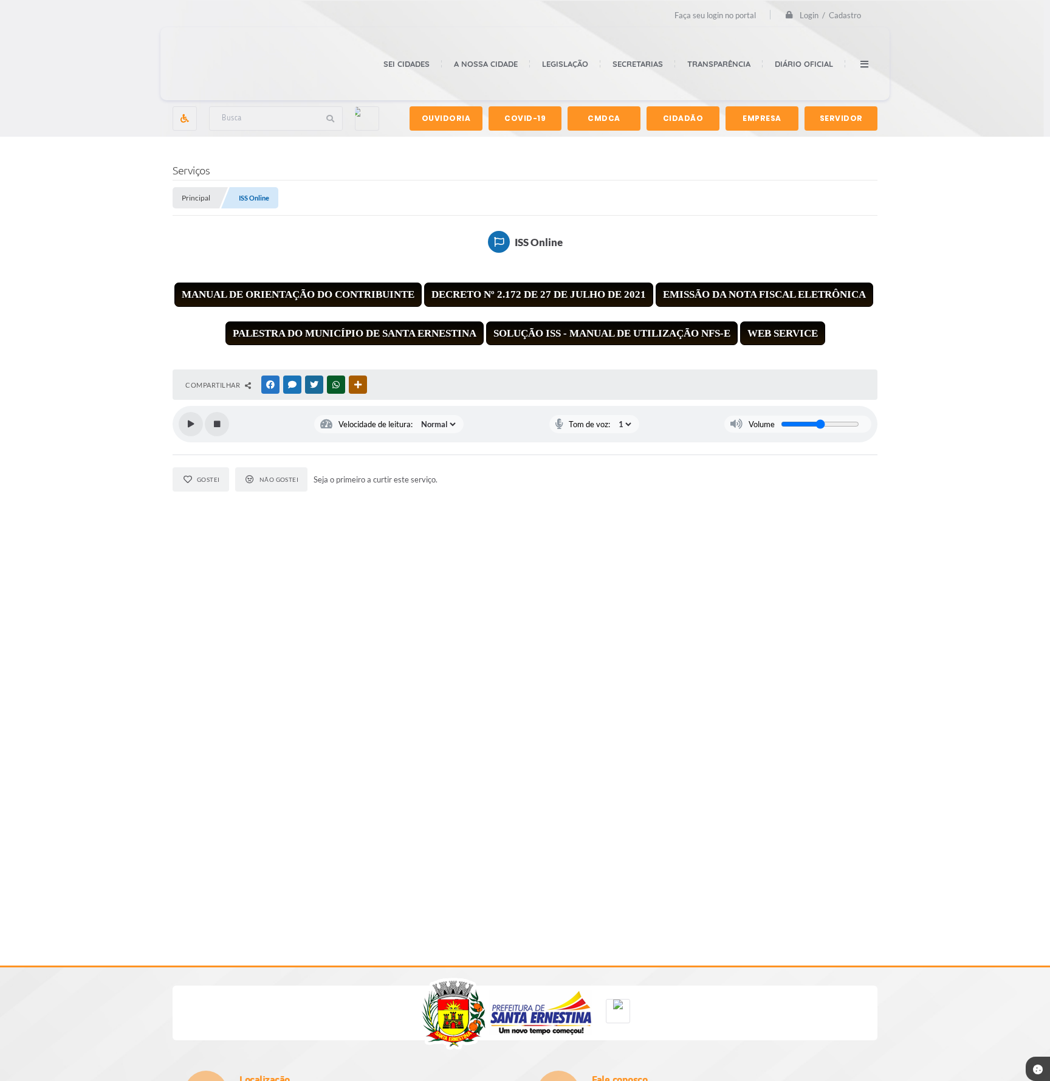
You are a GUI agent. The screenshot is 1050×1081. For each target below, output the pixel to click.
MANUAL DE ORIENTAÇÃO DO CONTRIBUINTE (298, 294)
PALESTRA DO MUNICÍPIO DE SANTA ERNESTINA (354, 333)
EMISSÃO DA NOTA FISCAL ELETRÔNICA (764, 294)
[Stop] (217, 424)
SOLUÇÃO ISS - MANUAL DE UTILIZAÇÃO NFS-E (611, 333)
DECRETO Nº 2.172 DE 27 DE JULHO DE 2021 (538, 294)
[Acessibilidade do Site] (185, 118)
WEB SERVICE (782, 333)
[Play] (191, 424)
